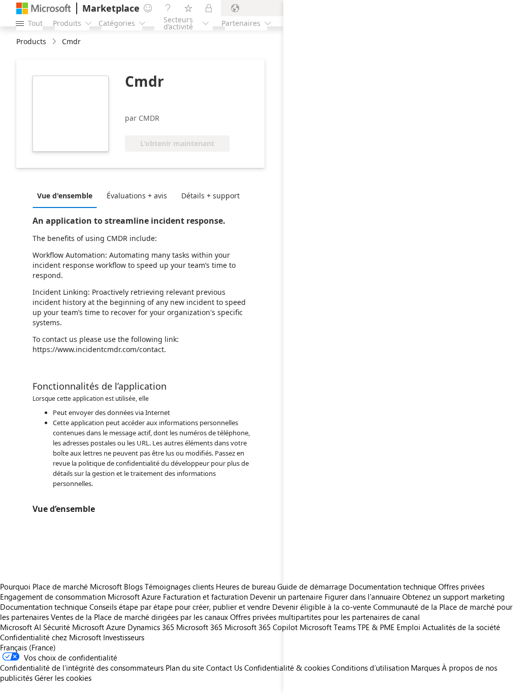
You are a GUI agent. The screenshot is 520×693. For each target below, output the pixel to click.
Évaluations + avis (137, 195)
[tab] (67, 195)
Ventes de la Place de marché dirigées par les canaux (139, 617)
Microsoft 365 (199, 627)
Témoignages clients (179, 586)
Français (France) (28, 647)
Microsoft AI (20, 627)
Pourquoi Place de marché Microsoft (61, 586)
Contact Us (224, 668)
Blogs (133, 586)
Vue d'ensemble (64, 195)
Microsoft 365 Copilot (261, 627)
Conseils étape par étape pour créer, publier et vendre (179, 607)
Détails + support (210, 195)
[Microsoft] (43, 8)
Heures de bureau (245, 586)
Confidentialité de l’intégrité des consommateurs (82, 668)
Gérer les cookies (63, 678)
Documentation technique (43, 607)
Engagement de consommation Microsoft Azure (81, 597)
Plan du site (185, 668)
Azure (115, 627)
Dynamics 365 (150, 627)
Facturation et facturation (205, 597)
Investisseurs (123, 637)
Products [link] (31, 41)
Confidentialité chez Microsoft (50, 637)
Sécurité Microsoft (73, 627)
